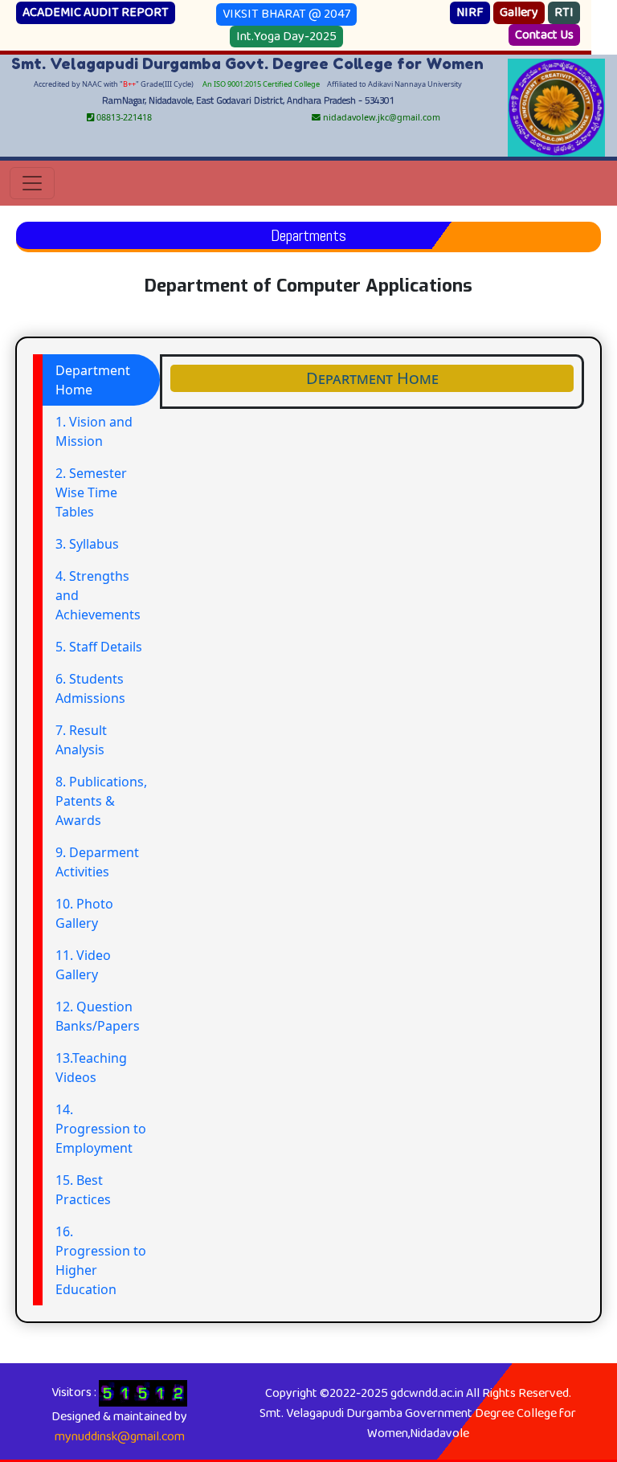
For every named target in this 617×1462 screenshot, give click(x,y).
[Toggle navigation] (32, 183)
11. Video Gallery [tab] (83, 964)
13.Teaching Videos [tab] (91, 1067)
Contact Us (544, 35)
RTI (564, 12)
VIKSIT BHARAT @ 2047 (286, 14)
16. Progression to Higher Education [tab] (100, 1260)
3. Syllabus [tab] (87, 544)
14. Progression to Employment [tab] (100, 1129)
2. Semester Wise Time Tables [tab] (91, 492)
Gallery (519, 12)
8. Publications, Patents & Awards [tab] (101, 801)
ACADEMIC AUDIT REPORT (95, 12)
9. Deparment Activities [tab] (97, 861)
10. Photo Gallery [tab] (84, 913)
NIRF (470, 12)
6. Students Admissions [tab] (90, 688)
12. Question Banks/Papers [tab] (97, 1016)
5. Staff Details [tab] (98, 646)
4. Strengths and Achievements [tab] (98, 595)
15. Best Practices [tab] (83, 1189)
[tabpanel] (371, 381)
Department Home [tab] (92, 379)
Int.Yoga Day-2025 (286, 36)
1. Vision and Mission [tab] (94, 431)
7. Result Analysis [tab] (81, 739)
